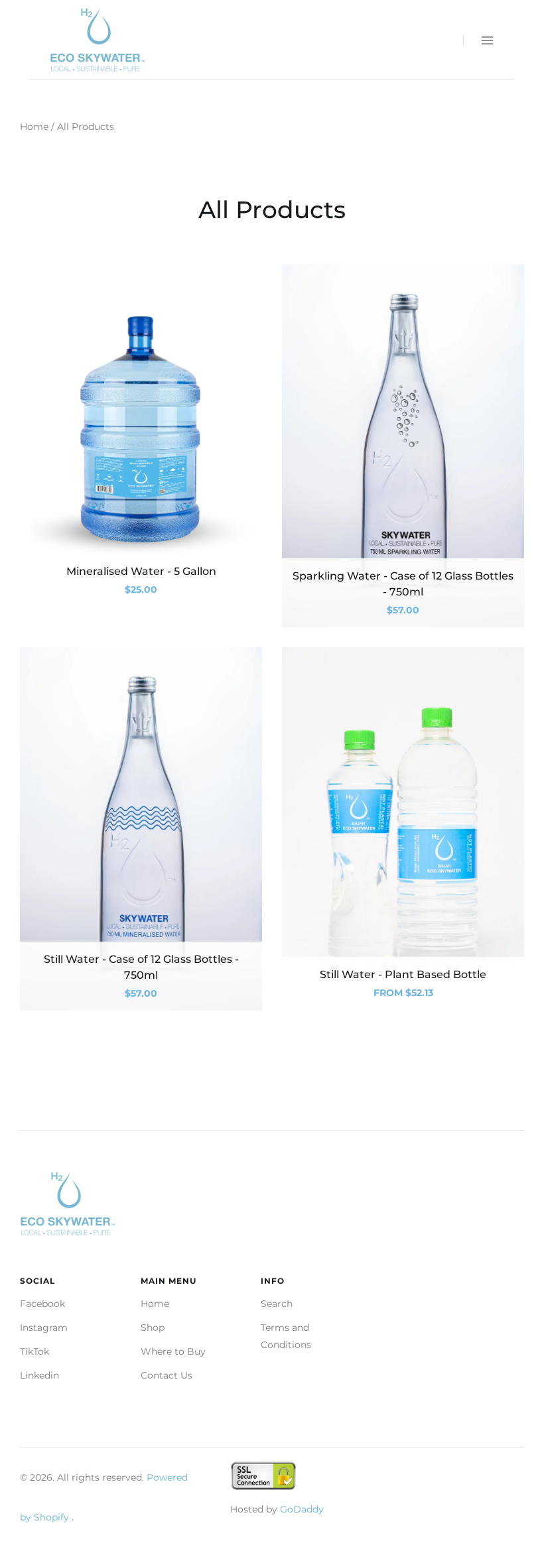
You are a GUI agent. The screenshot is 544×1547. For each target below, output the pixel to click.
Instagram (44, 1327)
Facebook (42, 1304)
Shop (153, 1327)
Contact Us (166, 1375)
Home (34, 127)
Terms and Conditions (286, 1336)
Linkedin (39, 1375)
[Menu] (478, 40)
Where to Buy (173, 1351)
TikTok (34, 1351)
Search (277, 1304)
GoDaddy (302, 1509)
